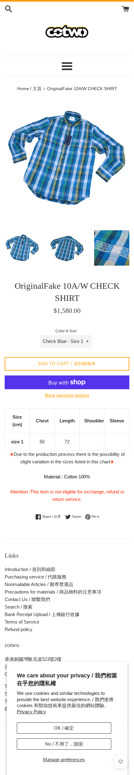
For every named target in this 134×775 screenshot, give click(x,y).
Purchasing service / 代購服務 (35, 576)
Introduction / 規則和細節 (30, 569)
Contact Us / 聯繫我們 (27, 599)
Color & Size (66, 331)
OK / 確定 (64, 728)
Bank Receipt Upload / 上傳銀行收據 (42, 614)
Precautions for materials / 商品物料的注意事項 (53, 591)
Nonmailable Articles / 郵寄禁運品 (39, 584)
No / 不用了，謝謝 (64, 744)
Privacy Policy (31, 711)
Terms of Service (22, 622)
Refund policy (18, 629)
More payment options (67, 395)
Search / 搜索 (18, 606)
